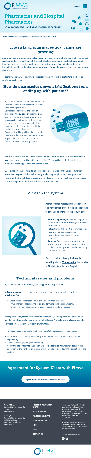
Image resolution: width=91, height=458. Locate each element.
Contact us (38, 434)
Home (5, 36)
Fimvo (35, 429)
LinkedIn (63, 438)
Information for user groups (18, 36)
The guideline (69, 262)
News (35, 425)
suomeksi (77, 6)
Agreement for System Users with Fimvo (45, 379)
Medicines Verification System (42, 406)
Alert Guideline (39, 411)
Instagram (67, 438)
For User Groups (40, 420)
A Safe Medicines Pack (42, 416)
